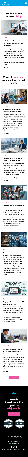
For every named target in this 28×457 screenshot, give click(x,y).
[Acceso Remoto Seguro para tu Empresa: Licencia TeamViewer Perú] (14, 96)
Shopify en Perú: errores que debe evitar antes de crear (14, 303)
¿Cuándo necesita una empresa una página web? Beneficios (13, 350)
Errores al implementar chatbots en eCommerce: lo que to (13, 207)
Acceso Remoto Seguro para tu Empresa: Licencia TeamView (13, 110)
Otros (5, 37)
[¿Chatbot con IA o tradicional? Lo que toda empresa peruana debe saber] (14, 27)
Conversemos (14, 414)
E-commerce (6, 202)
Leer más (6, 67)
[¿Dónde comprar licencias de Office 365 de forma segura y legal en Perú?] (14, 145)
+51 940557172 (15, 443)
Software (5, 106)
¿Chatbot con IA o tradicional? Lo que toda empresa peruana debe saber (13, 43)
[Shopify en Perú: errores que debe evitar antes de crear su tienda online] (14, 288)
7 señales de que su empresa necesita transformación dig (12, 254)
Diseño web (6, 345)
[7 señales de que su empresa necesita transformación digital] (14, 239)
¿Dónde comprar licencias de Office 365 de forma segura (12, 159)
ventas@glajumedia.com (15, 441)
